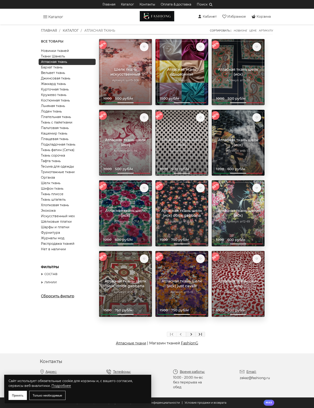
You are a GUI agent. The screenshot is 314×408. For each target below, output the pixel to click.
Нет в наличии (53, 249)
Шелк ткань (50, 183)
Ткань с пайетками (56, 122)
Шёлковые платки (56, 221)
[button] (144, 46)
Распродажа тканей (57, 244)
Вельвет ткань (53, 73)
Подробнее (61, 386)
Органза (48, 177)
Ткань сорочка (53, 155)
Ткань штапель (53, 199)
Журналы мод (52, 238)
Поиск (202, 4)
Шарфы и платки (55, 227)
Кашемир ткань (54, 133)
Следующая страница (190, 334)
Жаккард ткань (53, 84)
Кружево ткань (53, 95)
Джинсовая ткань (55, 78)
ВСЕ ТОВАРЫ (52, 41)
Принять (17, 395)
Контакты (147, 4)
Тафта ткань (51, 161)
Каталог (127, 4)
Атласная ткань (54, 62)
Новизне (240, 30)
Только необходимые (47, 395)
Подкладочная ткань (58, 144)
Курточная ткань (55, 89)
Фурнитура (50, 233)
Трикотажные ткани (58, 172)
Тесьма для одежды (57, 166)
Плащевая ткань (55, 139)
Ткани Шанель (53, 56)
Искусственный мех (58, 216)
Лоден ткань (51, 111)
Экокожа (48, 210)
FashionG (189, 343)
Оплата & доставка (176, 4)
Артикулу (266, 30)
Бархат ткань (52, 67)
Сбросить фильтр (57, 296)
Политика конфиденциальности (156, 402)
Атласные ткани (131, 343)
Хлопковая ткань (55, 205)
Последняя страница (200, 334)
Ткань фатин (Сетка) (57, 150)
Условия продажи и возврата (205, 402)
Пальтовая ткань (55, 128)
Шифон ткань (52, 188)
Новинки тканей (55, 51)
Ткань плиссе (52, 194)
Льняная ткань (53, 106)
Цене (253, 30)
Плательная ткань (56, 117)
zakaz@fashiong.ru (255, 378)
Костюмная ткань (55, 100)
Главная (109, 4)
